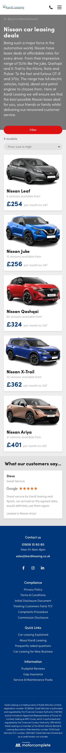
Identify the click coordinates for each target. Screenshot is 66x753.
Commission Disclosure (33, 617)
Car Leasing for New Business (33, 651)
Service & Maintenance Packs (33, 679)
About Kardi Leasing (33, 640)
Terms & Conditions (33, 595)
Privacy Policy (33, 589)
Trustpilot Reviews (33, 668)
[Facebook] (23, 569)
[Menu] (59, 7)
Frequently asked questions (33, 646)
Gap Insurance (33, 674)
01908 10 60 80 (33, 544)
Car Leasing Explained (33, 634)
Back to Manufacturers (22, 19)
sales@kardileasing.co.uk (33, 556)
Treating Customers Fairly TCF (33, 606)
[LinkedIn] (42, 569)
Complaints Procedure (33, 612)
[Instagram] (33, 569)
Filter (33, 130)
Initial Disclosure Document (33, 600)
